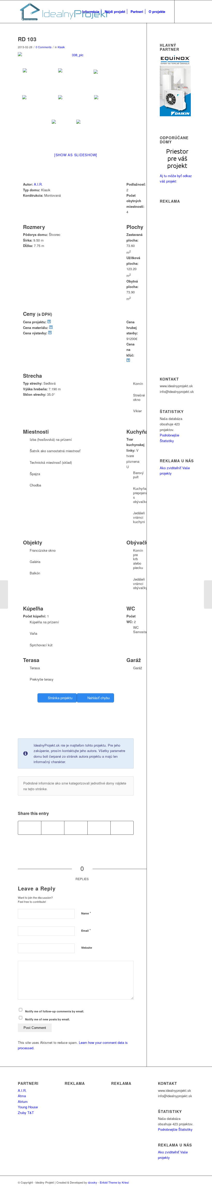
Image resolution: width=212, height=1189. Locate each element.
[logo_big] (63, 11)
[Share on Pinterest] (99, 828)
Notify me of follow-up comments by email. (54, 1011)
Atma (22, 1095)
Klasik (61, 47)
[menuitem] (91, 11)
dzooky (92, 1182)
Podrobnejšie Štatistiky (175, 1129)
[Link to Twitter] (182, 11)
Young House (28, 1106)
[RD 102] (4, 594)
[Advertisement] (112, 725)
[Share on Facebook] (29, 828)
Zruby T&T (26, 1112)
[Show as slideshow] (75, 154)
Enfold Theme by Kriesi (114, 1182)
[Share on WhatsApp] (75, 828)
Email (86, 930)
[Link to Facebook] (190, 11)
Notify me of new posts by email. (47, 1019)
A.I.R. (38, 184)
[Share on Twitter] (52, 828)
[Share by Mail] (122, 828)
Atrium (23, 1101)
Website (86, 947)
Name (86, 913)
